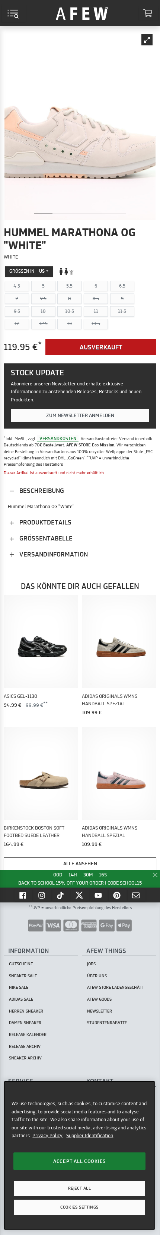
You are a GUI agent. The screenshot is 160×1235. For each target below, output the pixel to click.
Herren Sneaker (26, 1011)
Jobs (91, 963)
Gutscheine (21, 963)
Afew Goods (99, 999)
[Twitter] (80, 895)
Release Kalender (28, 1034)
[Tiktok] (61, 895)
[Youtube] (99, 895)
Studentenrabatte (107, 1022)
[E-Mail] (136, 895)
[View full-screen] (147, 39)
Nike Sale (18, 987)
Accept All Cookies (79, 1161)
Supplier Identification (89, 1135)
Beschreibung (41, 490)
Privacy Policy (47, 1135)
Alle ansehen (80, 863)
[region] (79, 1155)
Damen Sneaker (25, 1022)
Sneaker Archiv (25, 1058)
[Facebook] (23, 895)
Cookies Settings (79, 1207)
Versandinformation (53, 554)
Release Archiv (25, 1046)
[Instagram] (42, 895)
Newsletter (99, 1011)
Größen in (27, 271)
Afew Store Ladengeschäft (115, 987)
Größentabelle (45, 538)
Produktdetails (44, 522)
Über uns (97, 975)
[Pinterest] (118, 895)
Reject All (79, 1188)
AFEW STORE (82, 13)
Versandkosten (57, 438)
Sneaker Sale (23, 975)
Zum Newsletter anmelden (80, 415)
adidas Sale (21, 999)
